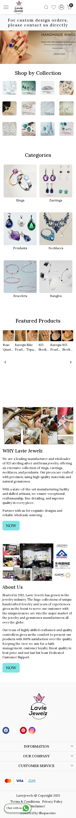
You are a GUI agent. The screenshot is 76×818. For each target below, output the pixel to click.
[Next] (70, 362)
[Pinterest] (24, 730)
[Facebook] (6, 730)
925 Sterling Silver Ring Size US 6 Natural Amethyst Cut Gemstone (44, 347)
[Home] (24, 13)
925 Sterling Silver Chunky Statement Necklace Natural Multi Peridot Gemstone (67, 347)
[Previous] (5, 362)
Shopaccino (47, 813)
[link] (46, 7)
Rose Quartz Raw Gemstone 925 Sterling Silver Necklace (8, 347)
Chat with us (14, 808)
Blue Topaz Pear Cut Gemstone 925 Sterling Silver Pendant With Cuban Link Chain (32, 347)
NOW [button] (11, 525)
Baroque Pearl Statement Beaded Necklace (55, 347)
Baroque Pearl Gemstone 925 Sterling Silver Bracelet (20, 347)
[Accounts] (61, 7)
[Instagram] (32, 730)
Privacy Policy (52, 801)
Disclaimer (37, 806)
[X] (15, 730)
